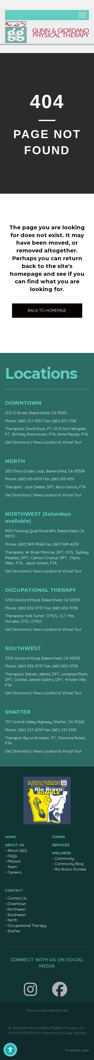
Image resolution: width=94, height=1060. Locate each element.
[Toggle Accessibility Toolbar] (10, 1049)
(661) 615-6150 (30, 478)
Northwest (17, 909)
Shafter (14, 931)
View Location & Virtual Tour (57, 442)
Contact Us (17, 898)
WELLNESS (61, 853)
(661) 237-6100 (30, 729)
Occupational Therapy (27, 925)
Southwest (17, 914)
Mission (14, 861)
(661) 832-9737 (30, 608)
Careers (15, 872)
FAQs (12, 856)
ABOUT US (14, 844)
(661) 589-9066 (31, 544)
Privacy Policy (37, 1010)
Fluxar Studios (74, 1033)
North (12, 920)
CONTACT (14, 890)
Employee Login (77, 1050)
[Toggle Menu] (82, 15)
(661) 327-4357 (30, 420)
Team (12, 866)
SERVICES (60, 844)
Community (64, 858)
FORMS (58, 836)
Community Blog (69, 863)
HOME (10, 836)
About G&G (17, 850)
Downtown (17, 903)
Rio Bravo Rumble (70, 869)
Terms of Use (58, 1010)
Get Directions (17, 442)
